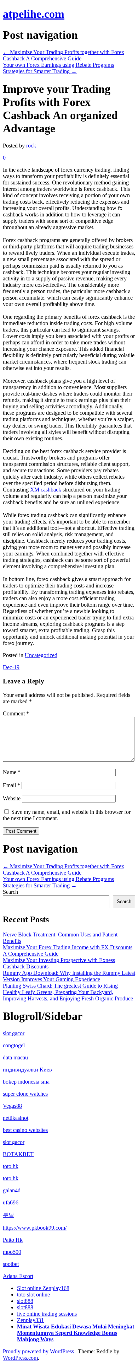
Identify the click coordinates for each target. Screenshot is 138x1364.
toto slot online (33, 1294)
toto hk (10, 1166)
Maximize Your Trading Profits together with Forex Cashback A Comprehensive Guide (63, 55)
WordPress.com (20, 1358)
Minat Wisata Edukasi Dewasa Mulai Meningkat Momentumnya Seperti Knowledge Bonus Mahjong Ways (75, 1332)
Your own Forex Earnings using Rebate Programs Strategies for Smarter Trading (58, 68)
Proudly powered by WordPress (38, 1351)
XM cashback (45, 490)
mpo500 (12, 1252)
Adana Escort (18, 1276)
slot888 (25, 1301)
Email (11, 785)
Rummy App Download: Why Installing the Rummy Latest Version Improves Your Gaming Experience (69, 976)
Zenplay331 (30, 1320)
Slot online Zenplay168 (43, 1288)
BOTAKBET (18, 1154)
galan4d (12, 1190)
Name (12, 772)
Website (12, 798)
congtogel (14, 1045)
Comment (16, 713)
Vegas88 (12, 1106)
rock (31, 146)
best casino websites (25, 1130)
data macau (15, 1057)
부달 (8, 1215)
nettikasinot (15, 1118)
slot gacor (13, 1033)
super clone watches (25, 1094)
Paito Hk (13, 1240)
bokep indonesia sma (26, 1082)
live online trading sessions (47, 1314)
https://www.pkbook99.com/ (35, 1228)
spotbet (11, 1264)
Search (10, 892)
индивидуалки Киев (27, 1070)
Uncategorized (41, 655)
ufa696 (10, 1202)
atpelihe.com (33, 13)
